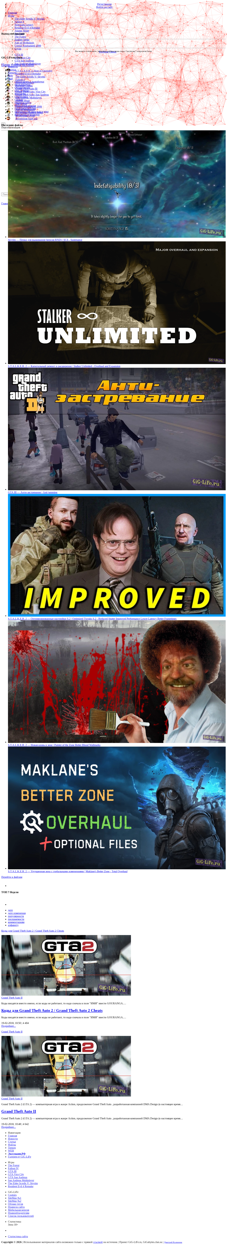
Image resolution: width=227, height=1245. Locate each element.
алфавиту (13, 925)
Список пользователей (21, 1216)
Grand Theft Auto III (26, 88)
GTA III (19, 54)
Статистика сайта (18, 1236)
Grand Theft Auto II (11, 997)
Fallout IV (13, 1168)
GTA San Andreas (24, 60)
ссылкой (98, 1242)
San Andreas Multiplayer (28, 97)
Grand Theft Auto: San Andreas (32, 94)
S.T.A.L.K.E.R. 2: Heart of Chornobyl (33, 70)
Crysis (18, 48)
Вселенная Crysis (25, 115)
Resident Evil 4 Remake (27, 27)
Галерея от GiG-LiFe (19, 1156)
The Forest (20, 36)
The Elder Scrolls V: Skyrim (29, 18)
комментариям (16, 922)
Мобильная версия (18, 1210)
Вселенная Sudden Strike (29, 112)
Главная (5, 203)
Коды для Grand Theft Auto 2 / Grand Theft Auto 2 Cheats (32, 930)
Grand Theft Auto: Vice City (30, 91)
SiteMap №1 (14, 1198)
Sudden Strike (22, 39)
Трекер (12, 72)
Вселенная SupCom (26, 118)
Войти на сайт (104, 7)
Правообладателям (18, 1213)
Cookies (12, 1195)
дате (10, 910)
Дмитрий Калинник (173, 1242)
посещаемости (16, 919)
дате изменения (17, 913)
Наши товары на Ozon (17, 64)
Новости (13, 66)
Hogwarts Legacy (24, 24)
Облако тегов (15, 1204)
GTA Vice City (23, 57)
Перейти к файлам (11, 877)
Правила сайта (16, 1207)
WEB (11, 1150)
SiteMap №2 (14, 1201)
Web (10, 75)
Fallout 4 (19, 21)
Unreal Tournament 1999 (28, 45)
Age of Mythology (24, 42)
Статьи (12, 69)
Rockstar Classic (24, 85)
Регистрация (104, 4)
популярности (16, 916)
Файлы (12, 1144)
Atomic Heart (22, 30)
